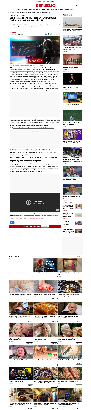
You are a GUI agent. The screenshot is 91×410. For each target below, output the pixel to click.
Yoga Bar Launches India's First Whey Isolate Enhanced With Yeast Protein (72, 142)
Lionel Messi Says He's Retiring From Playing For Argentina (72, 123)
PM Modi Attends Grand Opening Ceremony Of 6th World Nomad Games (72, 160)
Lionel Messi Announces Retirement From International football (72, 178)
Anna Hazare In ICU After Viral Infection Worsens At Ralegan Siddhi (68, 207)
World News (13, 34)
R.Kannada (52, 1)
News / (9, 12)
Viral (12, 222)
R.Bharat (43, 1)
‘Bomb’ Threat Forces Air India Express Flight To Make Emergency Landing (72, 30)
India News (65, 32)
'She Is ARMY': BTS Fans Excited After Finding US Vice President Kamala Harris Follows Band (35, 213)
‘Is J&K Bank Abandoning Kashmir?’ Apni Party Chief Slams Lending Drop (72, 197)
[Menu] (75, 5)
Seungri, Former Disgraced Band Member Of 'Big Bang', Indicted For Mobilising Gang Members (35, 215)
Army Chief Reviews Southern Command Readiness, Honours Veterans (70, 67)
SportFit (64, 126)
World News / (14, 12)
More (71, 9)
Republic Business (66, 89)
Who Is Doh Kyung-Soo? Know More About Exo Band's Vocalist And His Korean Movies (33, 127)
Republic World (38, 1)
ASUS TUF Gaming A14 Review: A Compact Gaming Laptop (71, 105)
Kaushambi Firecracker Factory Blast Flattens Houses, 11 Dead (72, 48)
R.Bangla (47, 1)
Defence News (66, 71)
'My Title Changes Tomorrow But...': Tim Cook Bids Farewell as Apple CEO (72, 86)
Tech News (65, 108)
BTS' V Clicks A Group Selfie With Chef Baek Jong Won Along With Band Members (32, 150)
